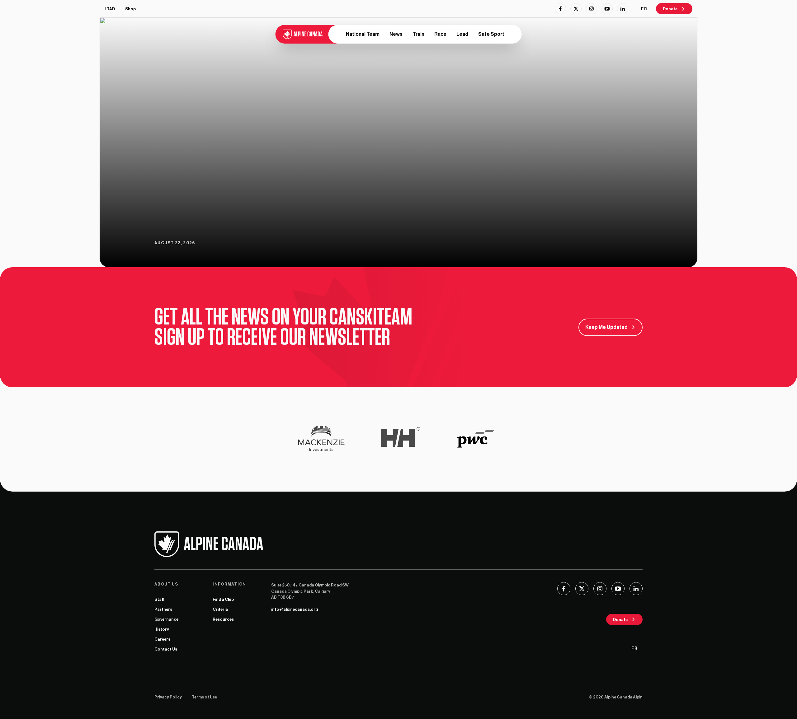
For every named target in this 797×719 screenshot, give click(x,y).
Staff (159, 599)
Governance (166, 619)
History (161, 629)
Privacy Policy (168, 697)
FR (644, 9)
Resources (223, 619)
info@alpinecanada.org (294, 609)
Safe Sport (491, 34)
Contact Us (165, 649)
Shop (130, 9)
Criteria (220, 609)
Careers (162, 639)
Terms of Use (204, 697)
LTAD (110, 9)
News (396, 34)
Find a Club (223, 599)
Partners (163, 609)
